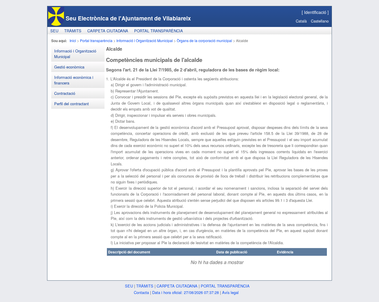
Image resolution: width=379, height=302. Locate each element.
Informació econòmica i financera (73, 80)
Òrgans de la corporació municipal (204, 40)
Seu (54, 30)
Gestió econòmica (69, 67)
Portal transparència (158, 30)
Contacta (141, 292)
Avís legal (230, 292)
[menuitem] (54, 30)
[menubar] (116, 30)
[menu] (78, 77)
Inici (73, 40)
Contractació (64, 93)
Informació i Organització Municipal (144, 40)
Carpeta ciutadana (107, 30)
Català (301, 21)
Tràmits (72, 30)
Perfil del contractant (71, 103)
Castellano (320, 21)
